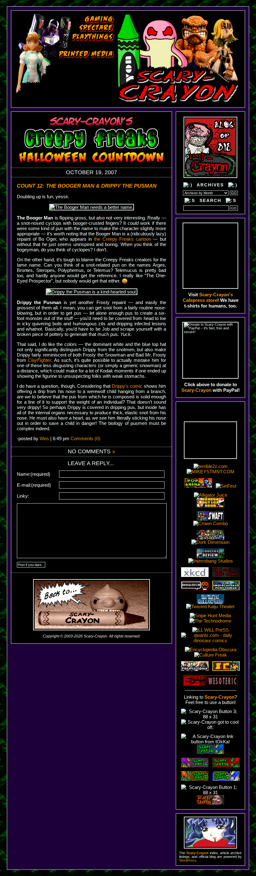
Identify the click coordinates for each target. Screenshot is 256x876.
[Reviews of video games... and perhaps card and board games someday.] (99, 19)
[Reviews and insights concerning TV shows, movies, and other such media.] (97, 28)
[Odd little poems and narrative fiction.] (81, 71)
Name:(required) (33, 474)
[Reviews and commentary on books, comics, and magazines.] (86, 54)
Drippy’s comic (127, 386)
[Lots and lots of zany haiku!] (83, 63)
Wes (44, 438)
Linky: (23, 496)
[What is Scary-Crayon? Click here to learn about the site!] (66, 98)
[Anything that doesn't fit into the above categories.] (69, 89)
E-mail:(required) (34, 485)
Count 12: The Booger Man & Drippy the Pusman (86, 186)
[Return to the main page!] (179, 58)
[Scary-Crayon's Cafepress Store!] (210, 256)
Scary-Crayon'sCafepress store (208, 297)
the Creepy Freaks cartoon (122, 239)
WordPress (187, 860)
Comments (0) (85, 438)
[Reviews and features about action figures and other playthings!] (93, 36)
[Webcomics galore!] (79, 80)
